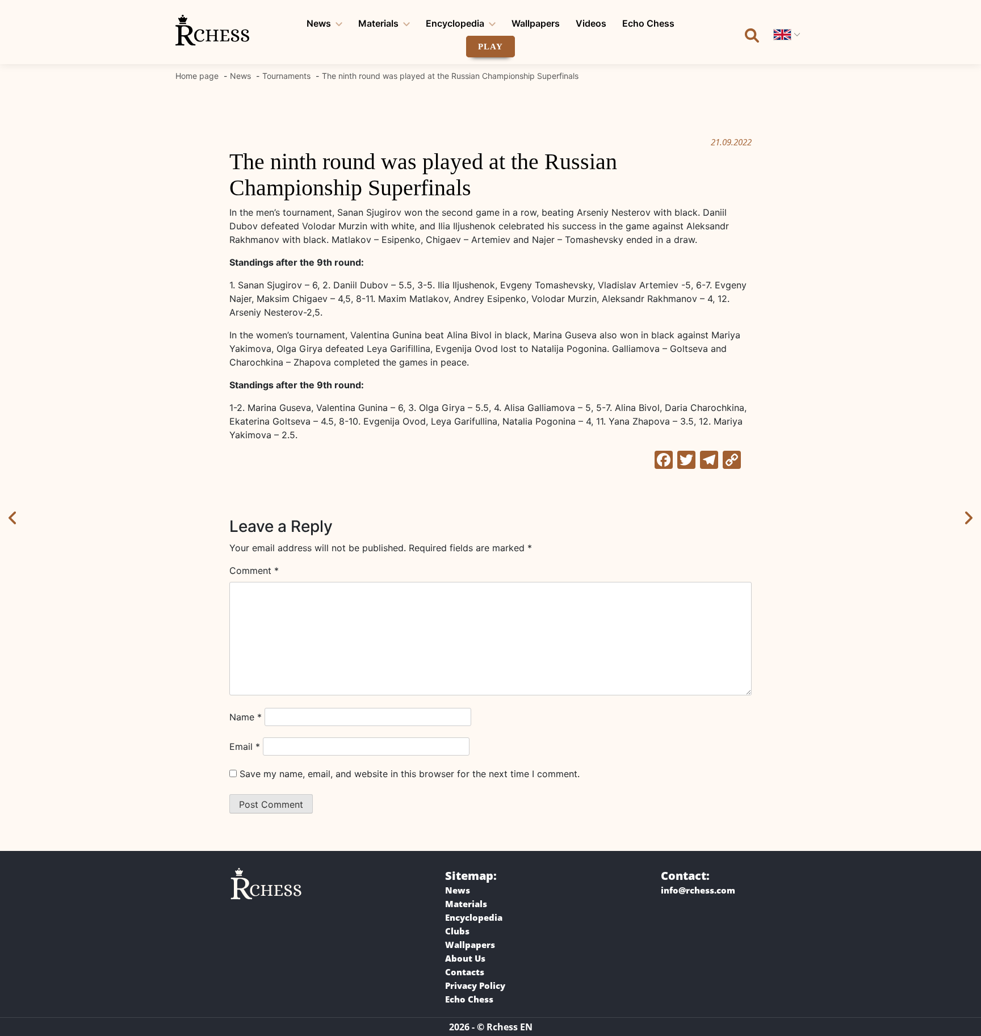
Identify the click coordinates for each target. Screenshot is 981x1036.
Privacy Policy (475, 985)
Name (245, 717)
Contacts (464, 972)
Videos (591, 23)
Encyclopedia (455, 23)
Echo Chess (648, 23)
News (319, 23)
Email (244, 746)
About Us (465, 958)
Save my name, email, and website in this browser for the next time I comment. (410, 773)
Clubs (457, 931)
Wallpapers (536, 23)
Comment (254, 570)
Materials (378, 23)
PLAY (490, 46)
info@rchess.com (698, 890)
